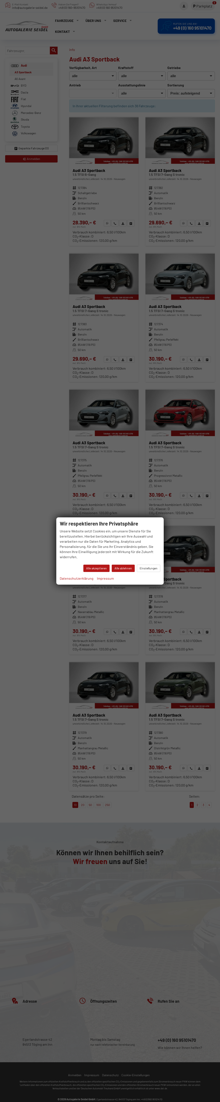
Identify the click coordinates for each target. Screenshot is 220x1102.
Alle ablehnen (123, 568)
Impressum (105, 578)
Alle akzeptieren (96, 568)
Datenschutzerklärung (76, 578)
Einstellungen (148, 568)
